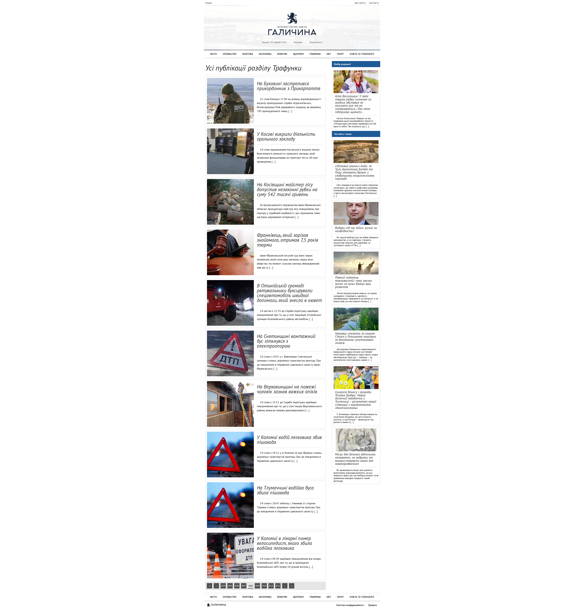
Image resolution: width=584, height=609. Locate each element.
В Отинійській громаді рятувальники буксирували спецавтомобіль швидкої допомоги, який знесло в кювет (289, 292)
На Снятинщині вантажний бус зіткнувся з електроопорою (286, 341)
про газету (360, 2)
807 (244, 585)
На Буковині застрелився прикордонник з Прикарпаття (288, 85)
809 (257, 585)
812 (278, 585)
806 (237, 585)
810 (264, 585)
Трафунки (315, 54)
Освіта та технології (362, 54)
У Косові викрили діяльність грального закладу (286, 136)
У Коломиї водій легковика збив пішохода (289, 439)
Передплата (315, 42)
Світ (328, 54)
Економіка (265, 54)
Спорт (340, 54)
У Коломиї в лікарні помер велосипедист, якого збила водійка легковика (284, 543)
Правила (372, 605)
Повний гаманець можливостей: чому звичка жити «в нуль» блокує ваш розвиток (353, 282)
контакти (374, 2)
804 (223, 585)
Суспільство (229, 54)
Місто (213, 54)
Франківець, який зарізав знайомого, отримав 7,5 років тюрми (287, 240)
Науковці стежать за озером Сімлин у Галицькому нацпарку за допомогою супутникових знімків (355, 338)
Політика (247, 54)
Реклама (298, 42)
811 (271, 585)
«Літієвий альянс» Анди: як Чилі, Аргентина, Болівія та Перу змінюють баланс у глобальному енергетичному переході (354, 172)
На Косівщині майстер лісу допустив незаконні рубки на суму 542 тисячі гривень (287, 189)
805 (230, 585)
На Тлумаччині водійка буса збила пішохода (285, 490)
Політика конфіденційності (350, 605)
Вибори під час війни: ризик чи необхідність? (356, 229)
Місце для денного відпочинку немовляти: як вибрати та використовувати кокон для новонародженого (355, 459)
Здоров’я (298, 54)
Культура (282, 54)
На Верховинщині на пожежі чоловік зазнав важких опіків (287, 389)
